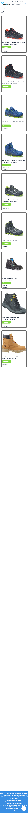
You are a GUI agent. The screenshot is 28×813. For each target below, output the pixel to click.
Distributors (21, 796)
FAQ (2, 795)
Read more (6, 47)
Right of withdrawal (5, 796)
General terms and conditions (21, 793)
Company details (9, 793)
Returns (25, 795)
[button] (5, 49)
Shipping (20, 795)
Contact (16, 798)
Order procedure (8, 795)
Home (2, 8)
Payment (15, 795)
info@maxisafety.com (18, 801)
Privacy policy (14, 796)
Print (26, 796)
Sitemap (12, 798)
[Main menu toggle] (25, 3)
